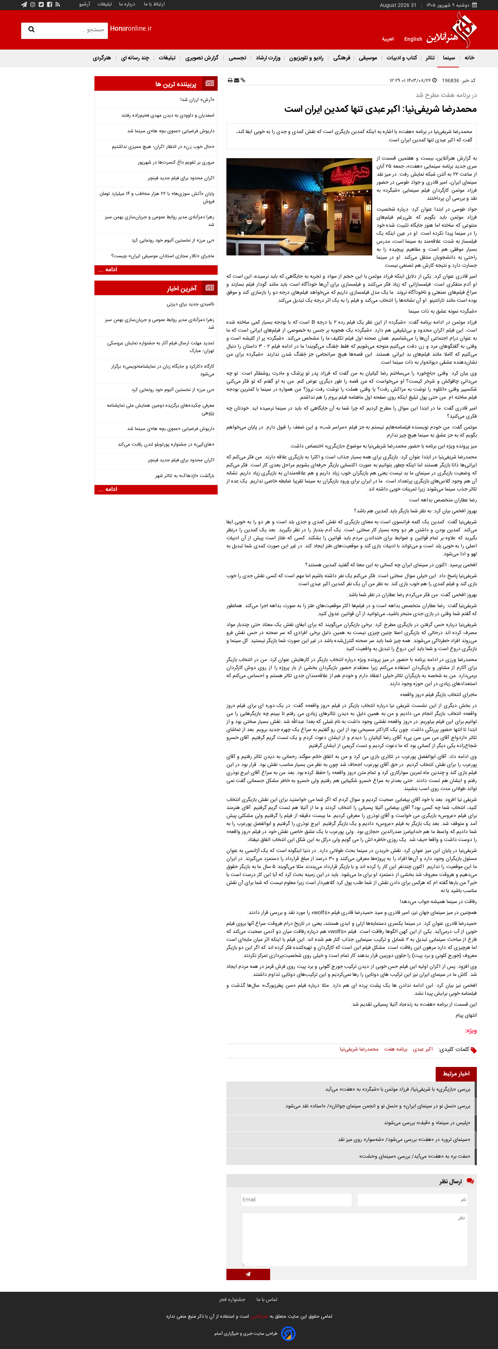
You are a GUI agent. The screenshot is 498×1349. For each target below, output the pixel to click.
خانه (468, 58)
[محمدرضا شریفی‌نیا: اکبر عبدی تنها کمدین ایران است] (300, 207)
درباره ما (127, 4)
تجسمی (237, 58)
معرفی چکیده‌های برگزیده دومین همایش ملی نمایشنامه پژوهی (160, 409)
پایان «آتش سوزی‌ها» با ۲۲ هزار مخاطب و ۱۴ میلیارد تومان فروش (157, 198)
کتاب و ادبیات (401, 58)
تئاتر (429, 58)
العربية (388, 38)
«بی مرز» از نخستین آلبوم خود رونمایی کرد (173, 241)
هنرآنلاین (258, 1317)
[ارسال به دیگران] (236, 81)
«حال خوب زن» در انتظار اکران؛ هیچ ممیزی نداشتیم (163, 147)
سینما (448, 58)
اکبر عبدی (423, 1049)
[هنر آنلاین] (452, 30)
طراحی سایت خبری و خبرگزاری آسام (245, 1334)
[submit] (248, 1274)
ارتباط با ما (154, 4)
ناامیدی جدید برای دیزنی (190, 304)
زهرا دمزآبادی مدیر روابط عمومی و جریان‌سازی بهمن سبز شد (159, 221)
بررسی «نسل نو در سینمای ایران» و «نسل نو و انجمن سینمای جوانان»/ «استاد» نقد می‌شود (377, 1106)
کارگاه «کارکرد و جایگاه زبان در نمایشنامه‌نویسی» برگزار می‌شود (162, 370)
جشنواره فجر (232, 1299)
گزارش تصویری (202, 58)
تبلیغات (104, 4)
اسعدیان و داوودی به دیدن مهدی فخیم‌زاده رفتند (167, 116)
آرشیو (84, 4)
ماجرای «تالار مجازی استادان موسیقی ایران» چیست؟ (162, 256)
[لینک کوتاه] (242, 81)
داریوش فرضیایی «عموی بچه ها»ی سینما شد (170, 131)
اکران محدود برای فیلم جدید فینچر (181, 178)
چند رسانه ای (135, 58)
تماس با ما (267, 1299)
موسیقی (367, 58)
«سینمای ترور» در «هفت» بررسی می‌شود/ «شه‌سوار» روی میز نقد (404, 1139)
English (413, 38)
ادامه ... (107, 270)
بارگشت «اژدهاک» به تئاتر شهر (184, 476)
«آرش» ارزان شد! (197, 100)
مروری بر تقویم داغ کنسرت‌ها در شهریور (176, 163)
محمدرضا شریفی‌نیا (359, 1049)
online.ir (131, 29)
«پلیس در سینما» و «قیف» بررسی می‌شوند (427, 1123)
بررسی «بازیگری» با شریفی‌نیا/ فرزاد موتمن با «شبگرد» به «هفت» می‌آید (397, 1089)
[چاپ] (230, 81)
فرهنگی (341, 58)
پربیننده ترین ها (176, 84)
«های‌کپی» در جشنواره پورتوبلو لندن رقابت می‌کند (166, 445)
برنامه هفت (395, 1049)
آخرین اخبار (182, 289)
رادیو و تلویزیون (306, 58)
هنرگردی (102, 58)
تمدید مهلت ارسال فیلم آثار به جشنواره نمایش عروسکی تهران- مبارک (160, 347)
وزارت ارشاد (267, 58)
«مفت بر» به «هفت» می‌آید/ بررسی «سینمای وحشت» (414, 1156)
